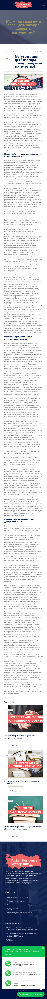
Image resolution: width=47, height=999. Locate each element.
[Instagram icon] (26, 990)
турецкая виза (12, 909)
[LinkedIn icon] (23, 990)
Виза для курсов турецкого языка (20, 913)
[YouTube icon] (21, 990)
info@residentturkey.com (30, 929)
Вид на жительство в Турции (18, 897)
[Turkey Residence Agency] (23, 5)
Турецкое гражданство (16, 901)
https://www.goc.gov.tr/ (24, 883)
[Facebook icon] (18, 990)
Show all (39, 52)
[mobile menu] (44, 5)
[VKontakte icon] (29, 990)
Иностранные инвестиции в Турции (20, 905)
